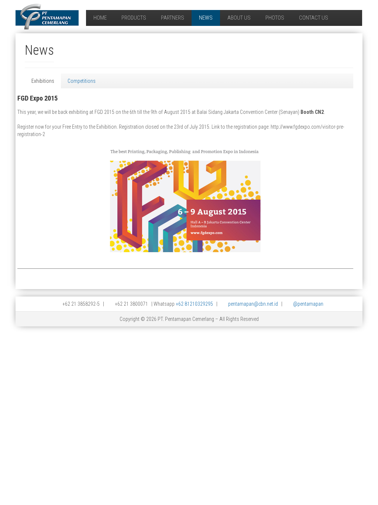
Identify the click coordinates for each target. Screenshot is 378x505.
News (206, 17)
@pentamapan (308, 304)
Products (133, 17)
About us (239, 17)
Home (100, 17)
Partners (172, 17)
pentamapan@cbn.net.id (253, 304)
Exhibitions (42, 81)
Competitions (82, 81)
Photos (274, 17)
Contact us (313, 17)
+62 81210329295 (194, 304)
